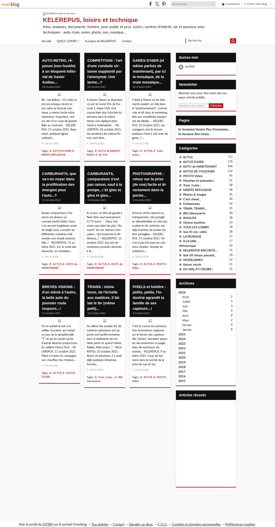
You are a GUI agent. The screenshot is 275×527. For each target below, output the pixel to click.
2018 (182, 367)
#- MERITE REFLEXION (195, 190)
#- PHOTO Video (191, 176)
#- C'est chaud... (190, 199)
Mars (185, 320)
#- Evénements (189, 204)
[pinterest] (163, 4)
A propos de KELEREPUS (100, 41)
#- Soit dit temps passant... (198, 255)
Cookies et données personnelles (196, 524)
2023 (182, 343)
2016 (182, 376)
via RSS (189, 66)
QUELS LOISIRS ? (68, 41)
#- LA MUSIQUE (190, 236)
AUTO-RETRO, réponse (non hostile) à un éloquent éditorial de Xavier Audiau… (59, 71)
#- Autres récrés (190, 264)
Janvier (187, 329)
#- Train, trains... (104, 377)
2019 (182, 362)
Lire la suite (51, 143)
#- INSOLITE (187, 218)
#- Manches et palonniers (196, 180)
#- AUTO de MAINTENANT (198, 166)
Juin (185, 306)
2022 (182, 348)
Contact (127, 41)
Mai (184, 311)
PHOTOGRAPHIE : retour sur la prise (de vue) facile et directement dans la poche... (149, 184)
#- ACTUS (101, 155)
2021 (182, 353)
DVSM (48, 524)
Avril (185, 315)
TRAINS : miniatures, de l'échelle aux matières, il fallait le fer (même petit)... (103, 298)
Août (185, 297)
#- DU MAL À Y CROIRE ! (196, 269)
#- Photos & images (192, 194)
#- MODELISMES (191, 260)
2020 (182, 357)
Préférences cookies (240, 524)
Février (186, 325)
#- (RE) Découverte (192, 213)
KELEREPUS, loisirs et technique (90, 20)
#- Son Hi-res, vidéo (193, 232)
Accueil (46, 41)
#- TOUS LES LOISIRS (194, 227)
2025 (182, 334)
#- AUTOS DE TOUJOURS (197, 171)
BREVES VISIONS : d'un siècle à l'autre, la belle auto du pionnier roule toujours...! (59, 298)
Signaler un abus (141, 524)
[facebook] (150, 4)
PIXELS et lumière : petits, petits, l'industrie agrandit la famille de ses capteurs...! (149, 298)
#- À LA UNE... (189, 241)
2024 (182, 339)
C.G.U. (162, 524)
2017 (182, 371)
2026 (182, 292)
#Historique (187, 245)
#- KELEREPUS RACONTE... (198, 250)
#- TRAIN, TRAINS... (193, 208)
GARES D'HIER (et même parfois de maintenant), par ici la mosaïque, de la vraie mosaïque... (149, 71)
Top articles (99, 524)
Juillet (186, 301)
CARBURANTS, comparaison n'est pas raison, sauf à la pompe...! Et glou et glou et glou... (104, 184)
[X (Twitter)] (157, 4)
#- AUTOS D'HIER (60, 151)
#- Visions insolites (192, 222)
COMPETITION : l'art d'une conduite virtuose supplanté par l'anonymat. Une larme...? (104, 71)
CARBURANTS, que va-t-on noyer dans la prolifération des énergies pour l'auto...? (59, 184)
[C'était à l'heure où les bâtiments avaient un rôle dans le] (150, 95)
